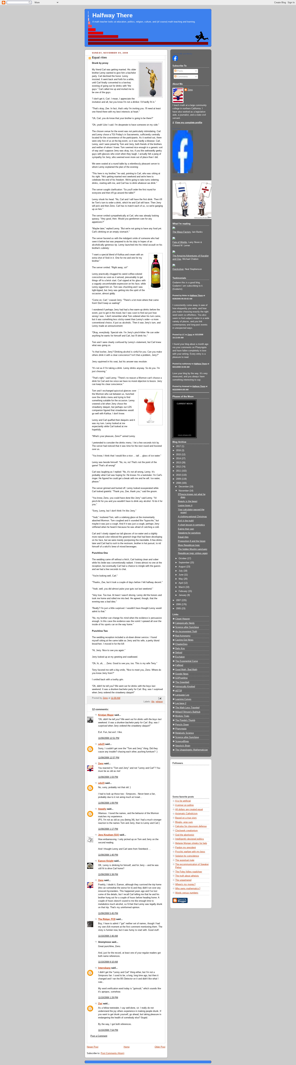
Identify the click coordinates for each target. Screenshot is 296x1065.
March (182, 587)
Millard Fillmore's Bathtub (187, 712)
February (183, 591)
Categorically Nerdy (185, 623)
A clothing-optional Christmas (192, 516)
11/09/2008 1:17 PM (108, 829)
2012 (179, 467)
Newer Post (92, 1047)
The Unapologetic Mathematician (191, 750)
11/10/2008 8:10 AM (108, 962)
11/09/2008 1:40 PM (108, 855)
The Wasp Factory (181, 232)
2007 (179, 600)
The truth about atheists (187, 876)
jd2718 (178, 690)
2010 (179, 475)
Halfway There (112, 15)
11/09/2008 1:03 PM (108, 777)
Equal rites (183, 537)
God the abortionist (184, 835)
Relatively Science (184, 733)
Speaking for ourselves (189, 533)
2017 (179, 446)
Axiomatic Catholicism (186, 813)
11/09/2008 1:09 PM (108, 803)
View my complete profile (188, 122)
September (184, 562)
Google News (181, 674)
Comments (182, 76)
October (183, 558)
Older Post (160, 1047)
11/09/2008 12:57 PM (108, 758)
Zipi (100, 1003)
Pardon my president (185, 847)
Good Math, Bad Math (186, 669)
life (152, 701)
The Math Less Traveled (187, 707)
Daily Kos (180, 648)
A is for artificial (183, 801)
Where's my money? (185, 884)
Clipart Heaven (182, 619)
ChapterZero (181, 644)
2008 (179, 483)
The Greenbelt (182, 682)
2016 (179, 450)
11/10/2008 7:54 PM (108, 1030)
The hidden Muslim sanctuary (192, 549)
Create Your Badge (179, 176)
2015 (179, 454)
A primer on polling (184, 805)
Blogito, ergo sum (184, 822)
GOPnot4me (181, 678)
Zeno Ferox (176, 128)
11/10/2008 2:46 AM (108, 936)
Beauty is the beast (187, 501)
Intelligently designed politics (189, 839)
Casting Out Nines (184, 640)
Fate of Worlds (179, 242)
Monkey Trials (182, 716)
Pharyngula (180, 729)
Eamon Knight (105, 861)
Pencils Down (182, 724)
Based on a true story (186, 818)
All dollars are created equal (189, 809)
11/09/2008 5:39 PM (108, 874)
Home (127, 1047)
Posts (179, 71)
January (183, 595)
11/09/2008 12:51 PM (108, 738)
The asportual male (184, 860)
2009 (179, 479)
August (182, 567)
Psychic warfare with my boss (190, 851)
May (181, 579)
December (184, 486)
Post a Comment (98, 1036)
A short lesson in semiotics (191, 525)
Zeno (100, 763)
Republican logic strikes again (193, 553)
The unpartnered (183, 880)
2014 (179, 458)
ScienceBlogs (182, 741)
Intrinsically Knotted (185, 686)
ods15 (101, 744)
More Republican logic (189, 545)
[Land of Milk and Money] (175, 60)
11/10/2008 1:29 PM (108, 997)
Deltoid (178, 652)
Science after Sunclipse (187, 627)
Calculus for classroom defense (191, 826)
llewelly (102, 809)
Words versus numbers (186, 893)
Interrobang (104, 968)
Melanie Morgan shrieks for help (191, 843)
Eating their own (186, 529)
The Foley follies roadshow (188, 872)
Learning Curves (183, 699)
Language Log (182, 695)
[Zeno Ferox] (182, 172)
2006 (179, 604)
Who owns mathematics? (187, 888)
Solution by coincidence (187, 856)
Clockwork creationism (186, 830)
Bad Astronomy (182, 636)
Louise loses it (185, 505)
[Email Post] (160, 698)
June (181, 575)
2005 (179, 608)
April (181, 583)
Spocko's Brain (182, 746)
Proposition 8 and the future (191, 541)
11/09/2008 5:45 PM (108, 913)
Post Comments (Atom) (112, 1053)
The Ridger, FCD (106, 919)
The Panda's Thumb (185, 720)
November (184, 491)
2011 (179, 471)
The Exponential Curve (186, 661)
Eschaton (180, 657)
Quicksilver (177, 269)
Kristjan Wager (106, 715)
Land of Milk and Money (182, 54)
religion (159, 701)
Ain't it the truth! (186, 521)
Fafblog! (179, 665)
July (181, 571)
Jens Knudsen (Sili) (108, 835)
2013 (179, 462)
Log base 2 (180, 703)
